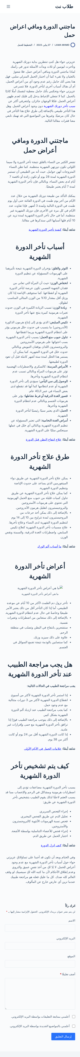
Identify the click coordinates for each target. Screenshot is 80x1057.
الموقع (71, 956)
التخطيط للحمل (24, 44)
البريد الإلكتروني (65, 938)
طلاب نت (64, 6)
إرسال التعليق (63, 1036)
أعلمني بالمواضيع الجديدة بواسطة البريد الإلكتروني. (39, 1026)
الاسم (71, 920)
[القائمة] (8, 6)
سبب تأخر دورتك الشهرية (59, 106)
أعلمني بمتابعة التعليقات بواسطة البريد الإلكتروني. (40, 1016)
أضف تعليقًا (67, 974)
